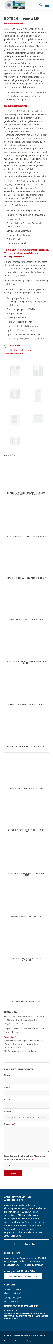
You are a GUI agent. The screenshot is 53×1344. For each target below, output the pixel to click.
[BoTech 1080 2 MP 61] (37, 371)
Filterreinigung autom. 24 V (26, 917)
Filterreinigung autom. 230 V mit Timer (26, 874)
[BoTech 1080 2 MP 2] (15, 371)
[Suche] (39, 5)
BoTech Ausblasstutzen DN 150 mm (26, 620)
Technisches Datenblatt (15, 353)
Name (7, 1087)
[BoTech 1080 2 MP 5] (15, 420)
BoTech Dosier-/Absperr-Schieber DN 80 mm (26, 662)
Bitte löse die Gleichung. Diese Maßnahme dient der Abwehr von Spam (24, 1158)
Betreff (8, 1111)
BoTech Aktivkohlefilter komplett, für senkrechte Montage (26, 494)
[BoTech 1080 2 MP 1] (37, 395)
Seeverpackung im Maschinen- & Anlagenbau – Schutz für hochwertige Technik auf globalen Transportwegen (26, 1316)
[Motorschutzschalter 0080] (26, 982)
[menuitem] (39, 5)
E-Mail (7, 1099)
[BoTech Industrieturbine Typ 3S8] (26, 685)
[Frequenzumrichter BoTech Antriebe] (26, 939)
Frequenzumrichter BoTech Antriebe (26, 959)
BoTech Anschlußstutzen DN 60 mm (26, 578)
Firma (7, 1075)
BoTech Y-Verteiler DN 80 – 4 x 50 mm (26, 831)
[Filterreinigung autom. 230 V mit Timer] (26, 854)
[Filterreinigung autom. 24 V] (26, 897)
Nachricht (9, 1124)
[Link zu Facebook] (47, 1338)
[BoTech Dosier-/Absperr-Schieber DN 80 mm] (26, 642)
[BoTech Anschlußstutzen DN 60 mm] (26, 558)
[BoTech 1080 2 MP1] (15, 393)
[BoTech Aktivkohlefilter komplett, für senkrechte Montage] (26, 473)
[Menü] (45, 5)
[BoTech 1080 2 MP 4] (37, 418)
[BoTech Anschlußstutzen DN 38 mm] (26, 517)
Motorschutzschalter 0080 (26, 1002)
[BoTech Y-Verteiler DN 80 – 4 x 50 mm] (26, 810)
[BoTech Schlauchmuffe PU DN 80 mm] (26, 727)
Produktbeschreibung (20, 350)
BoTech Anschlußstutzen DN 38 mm (26, 536)
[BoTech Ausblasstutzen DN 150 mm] (26, 600)
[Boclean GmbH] (22, 5)
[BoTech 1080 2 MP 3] (15, 441)
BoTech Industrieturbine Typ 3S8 (26, 705)
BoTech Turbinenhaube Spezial (26, 788)
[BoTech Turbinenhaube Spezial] (26, 769)
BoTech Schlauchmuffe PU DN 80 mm (26, 746)
